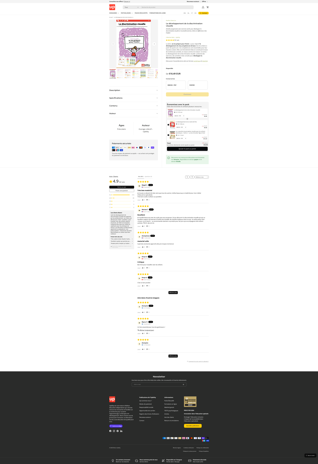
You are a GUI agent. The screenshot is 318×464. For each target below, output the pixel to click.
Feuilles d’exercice (171, 20)
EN (185, 13)
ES (195, 13)
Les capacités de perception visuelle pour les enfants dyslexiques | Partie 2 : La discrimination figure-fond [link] (190, 132)
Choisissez (187, 94)
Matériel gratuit (169, 407)
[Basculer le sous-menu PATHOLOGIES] (132, 13)
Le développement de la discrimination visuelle (124, 17)
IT (192, 13)
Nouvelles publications (192, 426)
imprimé (205, 61)
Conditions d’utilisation (189, 447)
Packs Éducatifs (169, 401)
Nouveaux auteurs (193, 1)
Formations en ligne (170, 404)
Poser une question (122, 191)
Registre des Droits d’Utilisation (149, 414)
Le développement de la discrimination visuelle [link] (187, 110)
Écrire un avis (122, 187)
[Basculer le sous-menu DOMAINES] (118, 13)
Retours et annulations (171, 420)
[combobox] (158, 7)
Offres (204, 1)
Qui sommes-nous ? (145, 401)
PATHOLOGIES (126, 13)
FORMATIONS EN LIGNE (157, 13)
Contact (141, 420)
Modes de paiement (145, 404)
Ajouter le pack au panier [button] (187, 149)
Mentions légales (177, 447)
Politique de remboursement (189, 451)
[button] (208, 7)
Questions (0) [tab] (148, 176)
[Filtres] (192, 177)
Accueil (111, 17)
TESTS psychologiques (171, 411)
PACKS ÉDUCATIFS (141, 13)
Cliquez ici (127, 1)
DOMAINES (113, 13)
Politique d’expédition (204, 451)
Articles (166, 414)
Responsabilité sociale (146, 407)
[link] (170, 113)
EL (188, 13)
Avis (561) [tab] (140, 176)
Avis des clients (169, 417)
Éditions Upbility (116, 447)
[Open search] (187, 177)
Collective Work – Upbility (173, 37)
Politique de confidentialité (203, 447)
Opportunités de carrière (147, 411)
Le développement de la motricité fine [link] (186, 122)
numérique (196, 61)
